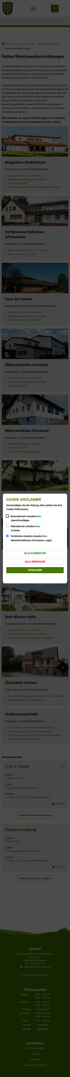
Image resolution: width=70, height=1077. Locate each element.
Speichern (35, 570)
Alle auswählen (35, 553)
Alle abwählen (35, 561)
